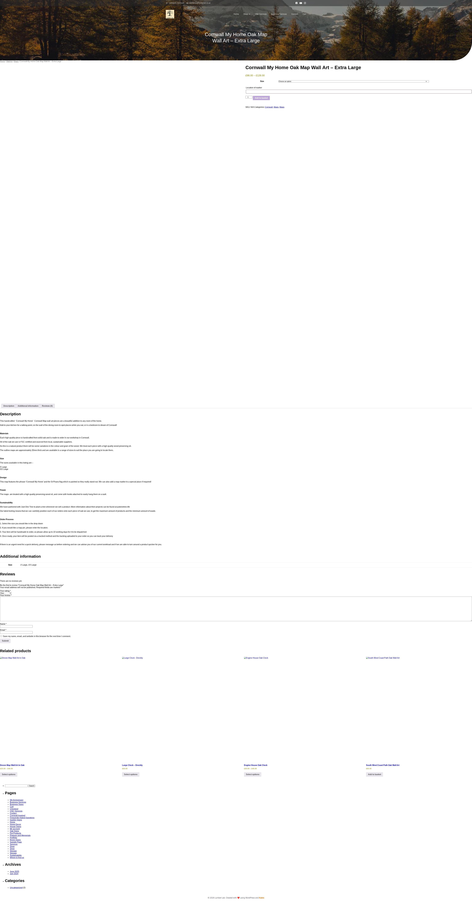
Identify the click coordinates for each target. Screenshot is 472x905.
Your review (6, 595)
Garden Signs (16, 820)
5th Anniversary (16, 800)
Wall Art (9, 61)
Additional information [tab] (28, 406)
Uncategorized (16, 888)
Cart (304, 14)
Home (236, 14)
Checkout (14, 809)
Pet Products (15, 833)
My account (15, 829)
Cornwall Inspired (17, 815)
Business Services (279, 14)
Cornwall (269, 107)
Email (3, 630)
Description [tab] (8, 406)
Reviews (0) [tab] (47, 406)
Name (3, 624)
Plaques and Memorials (20, 835)
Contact (294, 14)
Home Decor (15, 824)
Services (13, 844)
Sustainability (16, 855)
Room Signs (15, 840)
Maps (16, 61)
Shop (12, 846)
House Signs (15, 827)
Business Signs (16, 804)
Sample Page (16, 842)
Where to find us (17, 858)
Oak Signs (14, 831)
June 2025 (14, 871)
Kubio (261, 898)
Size (262, 81)
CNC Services (261, 14)
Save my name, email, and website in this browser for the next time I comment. (37, 636)
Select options (8, 774)
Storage (13, 851)
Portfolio (13, 838)
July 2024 (14, 874)
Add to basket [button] (374, 774)
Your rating (5, 591)
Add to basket (261, 98)
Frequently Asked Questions (22, 818)
